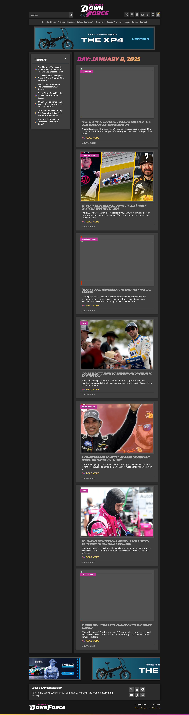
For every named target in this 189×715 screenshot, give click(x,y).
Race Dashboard (49, 21)
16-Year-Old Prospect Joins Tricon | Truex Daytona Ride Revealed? (51, 78)
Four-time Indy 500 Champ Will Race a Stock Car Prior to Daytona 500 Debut (50, 113)
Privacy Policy (156, 708)
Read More (92, 138)
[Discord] (153, 14)
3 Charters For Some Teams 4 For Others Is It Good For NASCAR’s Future (51, 104)
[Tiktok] (147, 14)
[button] (65, 58)
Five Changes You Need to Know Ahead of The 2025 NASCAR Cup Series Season (50, 69)
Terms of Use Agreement (142, 708)
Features (88, 21)
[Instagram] (132, 14)
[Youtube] (142, 14)
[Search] (71, 15)
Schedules (70, 21)
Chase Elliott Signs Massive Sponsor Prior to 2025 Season (50, 95)
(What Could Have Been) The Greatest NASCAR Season (49, 86)
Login (127, 21)
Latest (80, 21)
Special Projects (114, 21)
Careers (135, 21)
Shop (62, 21)
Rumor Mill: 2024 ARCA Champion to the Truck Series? (48, 121)
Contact (143, 21)
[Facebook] (137, 14)
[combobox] (49, 15)
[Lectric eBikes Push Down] (94, 49)
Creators (99, 21)
